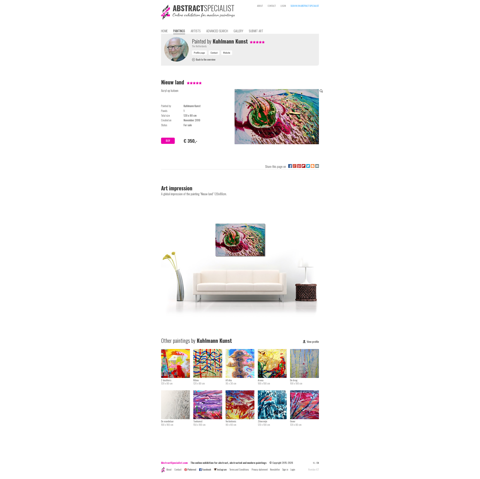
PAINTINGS (179, 30)
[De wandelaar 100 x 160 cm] (177, 392)
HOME (164, 30)
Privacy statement (260, 469)
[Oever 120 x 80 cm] (304, 392)
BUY (168, 141)
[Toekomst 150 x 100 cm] (209, 392)
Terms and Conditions (239, 469)
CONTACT (272, 5)
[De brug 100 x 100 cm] (304, 351)
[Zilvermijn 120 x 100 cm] (274, 392)
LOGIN (283, 5)
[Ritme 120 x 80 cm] (209, 351)
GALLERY (238, 30)
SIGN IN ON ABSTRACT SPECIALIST (305, 5)
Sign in (285, 469)
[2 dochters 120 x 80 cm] (177, 351)
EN (318, 462)
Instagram (222, 469)
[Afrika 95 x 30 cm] (242, 351)
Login (292, 469)
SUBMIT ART (256, 30)
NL (314, 462)
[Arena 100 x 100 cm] (274, 351)
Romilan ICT (313, 469)
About (169, 469)
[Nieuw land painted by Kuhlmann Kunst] (277, 117)
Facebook (206, 469)
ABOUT (260, 5)
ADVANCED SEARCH (217, 30)
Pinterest (192, 469)
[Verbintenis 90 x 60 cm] (242, 392)
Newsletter (275, 469)
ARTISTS (196, 30)
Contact (178, 469)
